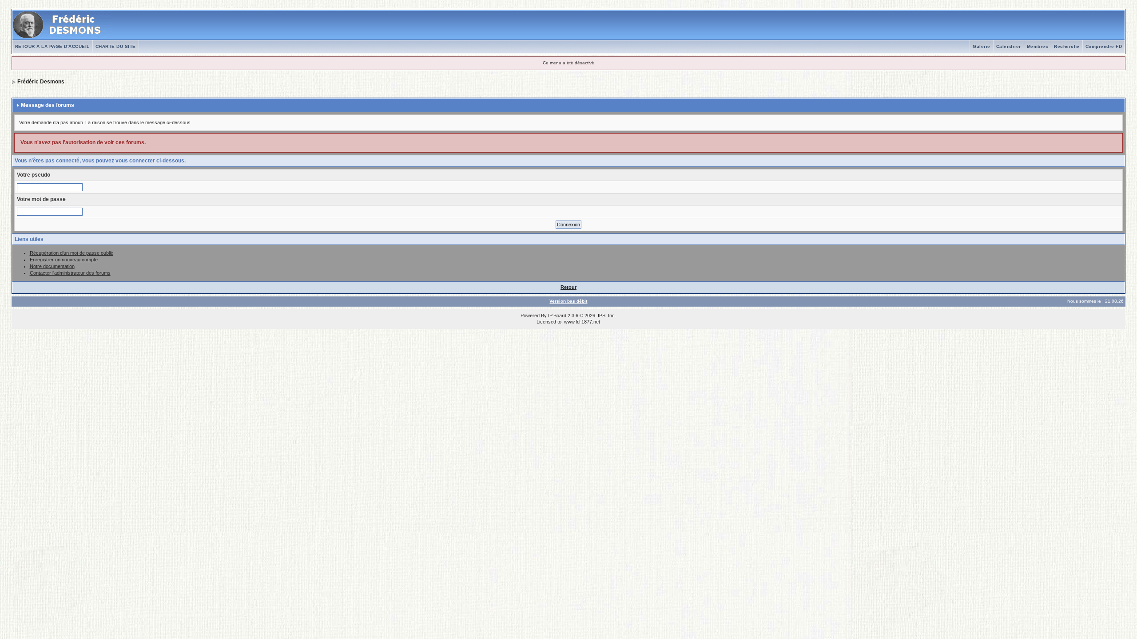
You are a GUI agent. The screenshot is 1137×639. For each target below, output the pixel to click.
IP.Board (557, 315)
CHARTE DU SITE (115, 46)
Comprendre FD (1103, 46)
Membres (1038, 46)
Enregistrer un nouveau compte (64, 259)
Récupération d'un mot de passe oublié (71, 253)
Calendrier (1008, 46)
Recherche (1067, 46)
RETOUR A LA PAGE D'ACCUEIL (52, 46)
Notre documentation (52, 266)
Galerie (981, 46)
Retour (568, 287)
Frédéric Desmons (40, 82)
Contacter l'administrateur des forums (70, 273)
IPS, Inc (606, 315)
